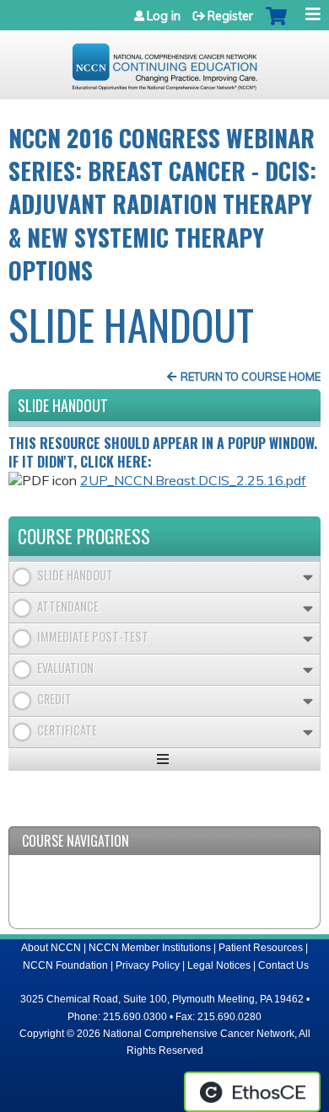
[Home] (164, 60)
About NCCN (51, 948)
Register (230, 16)
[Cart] (276, 24)
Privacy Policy (148, 965)
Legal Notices (219, 965)
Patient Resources (260, 948)
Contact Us (283, 965)
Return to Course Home (251, 376)
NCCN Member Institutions (150, 948)
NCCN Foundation (65, 965)
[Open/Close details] (308, 577)
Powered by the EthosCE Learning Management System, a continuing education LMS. (252, 1092)
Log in (164, 16)
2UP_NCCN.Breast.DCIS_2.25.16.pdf (193, 480)
